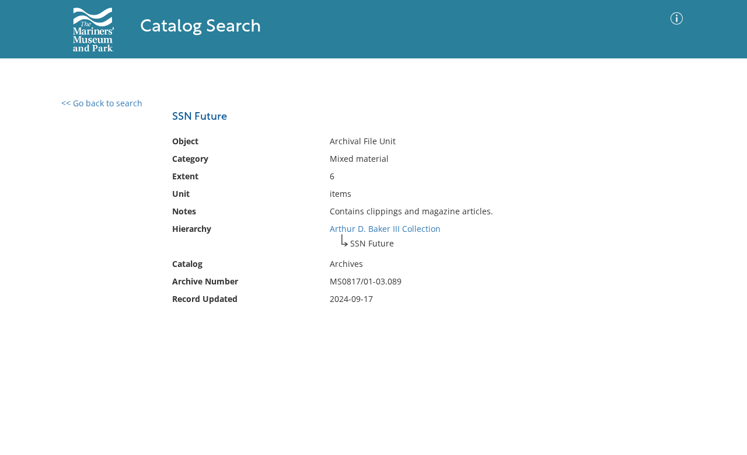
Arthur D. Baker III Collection (385, 228)
